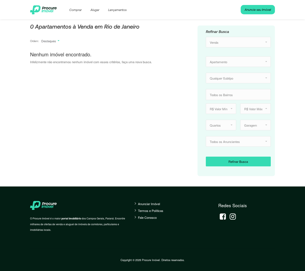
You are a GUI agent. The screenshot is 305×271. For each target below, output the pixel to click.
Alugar (94, 10)
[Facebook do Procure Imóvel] (223, 216)
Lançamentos (117, 10)
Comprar (75, 10)
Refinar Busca (238, 161)
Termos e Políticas (150, 210)
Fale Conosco (147, 217)
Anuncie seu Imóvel (258, 9)
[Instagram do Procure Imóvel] (233, 216)
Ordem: (34, 41)
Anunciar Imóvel (149, 204)
